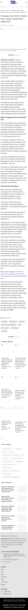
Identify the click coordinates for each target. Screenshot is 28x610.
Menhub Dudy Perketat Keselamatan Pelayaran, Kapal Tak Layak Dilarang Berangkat (7, 361)
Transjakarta (19, 461)
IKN (23, 455)
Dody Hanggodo (7, 461)
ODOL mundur (5, 328)
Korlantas (21, 321)
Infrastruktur (7, 467)
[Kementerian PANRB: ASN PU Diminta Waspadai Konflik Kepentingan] (22, 528)
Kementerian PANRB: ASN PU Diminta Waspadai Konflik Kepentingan (8, 527)
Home (2, 10)
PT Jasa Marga (14, 328)
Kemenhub (18, 449)
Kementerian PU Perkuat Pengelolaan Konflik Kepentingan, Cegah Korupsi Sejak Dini (7, 508)
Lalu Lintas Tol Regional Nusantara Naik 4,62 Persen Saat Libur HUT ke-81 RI (7, 391)
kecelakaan (4, 321)
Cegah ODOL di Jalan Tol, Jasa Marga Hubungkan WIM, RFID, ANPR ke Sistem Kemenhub (20, 425)
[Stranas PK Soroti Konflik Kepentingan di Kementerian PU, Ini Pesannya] (22, 518)
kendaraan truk (13, 321)
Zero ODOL (4, 331)
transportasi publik (8, 464)
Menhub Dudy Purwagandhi (8, 325)
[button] (15, 55)
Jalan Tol (11, 452)
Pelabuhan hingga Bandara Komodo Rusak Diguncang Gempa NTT (20, 393)
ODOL (19, 325)
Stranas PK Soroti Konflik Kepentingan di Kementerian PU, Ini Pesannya (8, 518)
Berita (7, 10)
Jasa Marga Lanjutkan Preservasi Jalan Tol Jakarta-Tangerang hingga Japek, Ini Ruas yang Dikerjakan (20, 361)
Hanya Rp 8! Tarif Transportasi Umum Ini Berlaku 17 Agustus (6, 423)
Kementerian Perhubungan (10, 471)
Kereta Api (5, 458)
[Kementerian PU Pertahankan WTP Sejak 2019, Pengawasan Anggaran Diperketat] (22, 499)
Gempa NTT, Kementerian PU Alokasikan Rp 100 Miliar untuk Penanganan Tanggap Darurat (8, 489)
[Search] (26, 2)
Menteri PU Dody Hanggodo (10, 455)
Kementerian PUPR (17, 458)
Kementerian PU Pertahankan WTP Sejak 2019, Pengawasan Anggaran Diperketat (7, 499)
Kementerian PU (7, 449)
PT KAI (4, 452)
